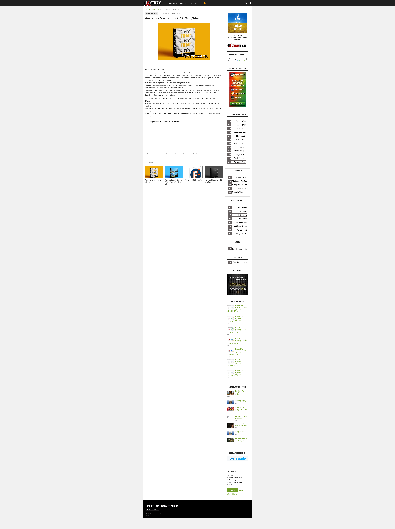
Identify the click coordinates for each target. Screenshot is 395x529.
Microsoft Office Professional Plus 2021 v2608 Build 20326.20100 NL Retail (237, 373)
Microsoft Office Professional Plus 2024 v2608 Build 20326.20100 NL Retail (237, 362)
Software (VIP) (171, 3)
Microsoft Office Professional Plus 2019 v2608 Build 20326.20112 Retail (237, 340)
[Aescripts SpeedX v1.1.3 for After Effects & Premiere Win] (174, 172)
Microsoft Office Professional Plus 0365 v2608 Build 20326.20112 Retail (237, 308)
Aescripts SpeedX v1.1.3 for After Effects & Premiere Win (174, 182)
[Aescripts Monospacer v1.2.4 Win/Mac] (214, 172)
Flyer (173, 14)
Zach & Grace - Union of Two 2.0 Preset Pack (241, 425)
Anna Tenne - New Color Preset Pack (240, 432)
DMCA (147, 515)
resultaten (242, 490)
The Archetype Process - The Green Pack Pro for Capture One (241, 440)
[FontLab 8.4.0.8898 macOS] (194, 172)
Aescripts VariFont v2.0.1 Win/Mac (153, 181)
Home (146, 9)
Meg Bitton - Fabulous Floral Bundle (241, 417)
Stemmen (232, 490)
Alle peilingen (232, 494)
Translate (244, 61)
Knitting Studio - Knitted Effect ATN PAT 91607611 (241, 409)
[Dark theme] (205, 3)
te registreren (210, 154)
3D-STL (192, 3)
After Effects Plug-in (154, 9)
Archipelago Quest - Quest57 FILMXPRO (240, 401)
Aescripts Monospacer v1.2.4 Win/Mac (214, 181)
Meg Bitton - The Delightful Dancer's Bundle (240, 393)
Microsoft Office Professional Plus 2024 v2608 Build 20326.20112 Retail (237, 319)
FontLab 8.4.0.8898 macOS (193, 180)
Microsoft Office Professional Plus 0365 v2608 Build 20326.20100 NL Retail (237, 351)
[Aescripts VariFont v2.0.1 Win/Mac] (154, 172)
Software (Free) (182, 3)
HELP (199, 3)
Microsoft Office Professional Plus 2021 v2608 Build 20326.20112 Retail (237, 330)
